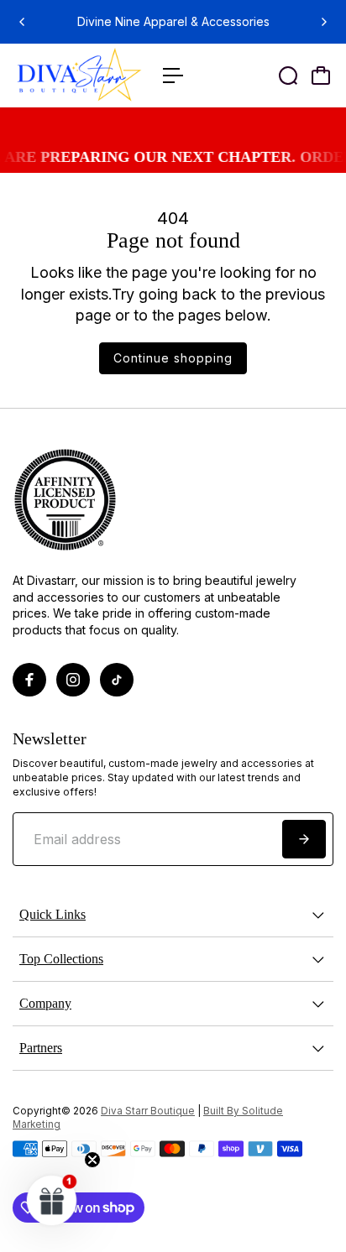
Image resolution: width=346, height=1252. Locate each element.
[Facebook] (29, 679)
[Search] (288, 75)
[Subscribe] (304, 839)
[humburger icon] (173, 75)
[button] (52, 1200)
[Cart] (320, 75)
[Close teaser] (92, 1159)
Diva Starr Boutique (148, 1111)
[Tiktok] (117, 679)
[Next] (323, 22)
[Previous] (23, 22)
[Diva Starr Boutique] (79, 76)
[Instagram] (73, 679)
